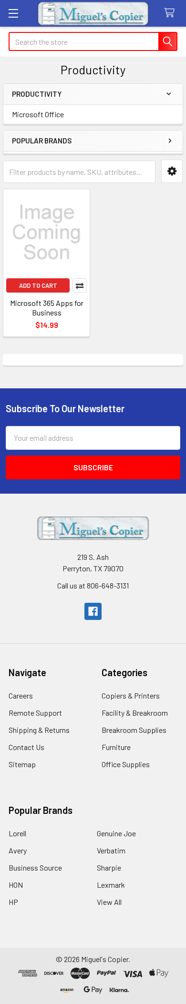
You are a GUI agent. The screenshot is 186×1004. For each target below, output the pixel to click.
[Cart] (171, 13)
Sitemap (22, 764)
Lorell (17, 833)
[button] (172, 171)
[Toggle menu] (13, 13)
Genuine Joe (116, 833)
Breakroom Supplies (134, 729)
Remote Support (35, 712)
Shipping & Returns (39, 729)
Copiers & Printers (131, 695)
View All (109, 901)
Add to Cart (38, 285)
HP (13, 901)
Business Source (35, 867)
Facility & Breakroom (135, 712)
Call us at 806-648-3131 (93, 585)
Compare (79, 285)
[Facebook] (93, 611)
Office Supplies (126, 764)
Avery (18, 850)
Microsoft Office (38, 114)
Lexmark (111, 884)
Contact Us (26, 746)
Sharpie (109, 867)
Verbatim (111, 850)
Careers (21, 695)
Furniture (116, 746)
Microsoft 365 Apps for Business (46, 307)
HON (16, 884)
